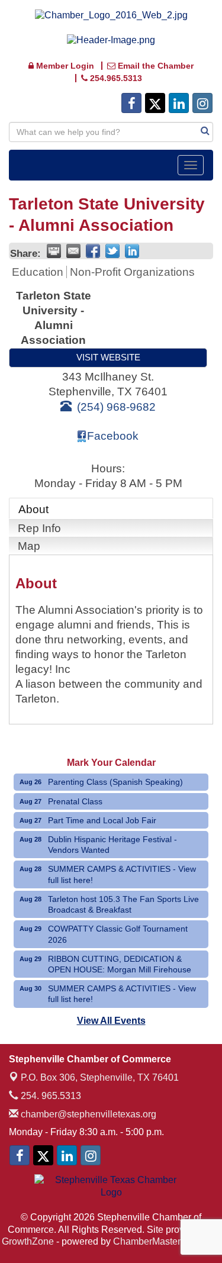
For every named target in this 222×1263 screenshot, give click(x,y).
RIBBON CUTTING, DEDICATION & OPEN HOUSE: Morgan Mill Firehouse (119, 964)
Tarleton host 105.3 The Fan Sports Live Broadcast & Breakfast (123, 904)
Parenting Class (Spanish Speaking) (115, 782)
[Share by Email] (73, 251)
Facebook (113, 436)
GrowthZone (28, 1241)
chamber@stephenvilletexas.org (87, 1114)
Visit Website (108, 357)
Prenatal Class (75, 801)
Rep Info (39, 528)
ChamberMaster (147, 1241)
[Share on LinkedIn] (132, 251)
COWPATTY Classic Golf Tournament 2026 (118, 934)
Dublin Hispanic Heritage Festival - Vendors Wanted (112, 845)
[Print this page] (54, 251)
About (33, 509)
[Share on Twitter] (112, 251)
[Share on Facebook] (93, 251)
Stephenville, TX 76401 (100, 1077)
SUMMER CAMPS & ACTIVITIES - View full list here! (122, 874)
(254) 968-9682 (116, 407)
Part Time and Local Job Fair (102, 820)
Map (29, 546)
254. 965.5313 (49, 1096)
